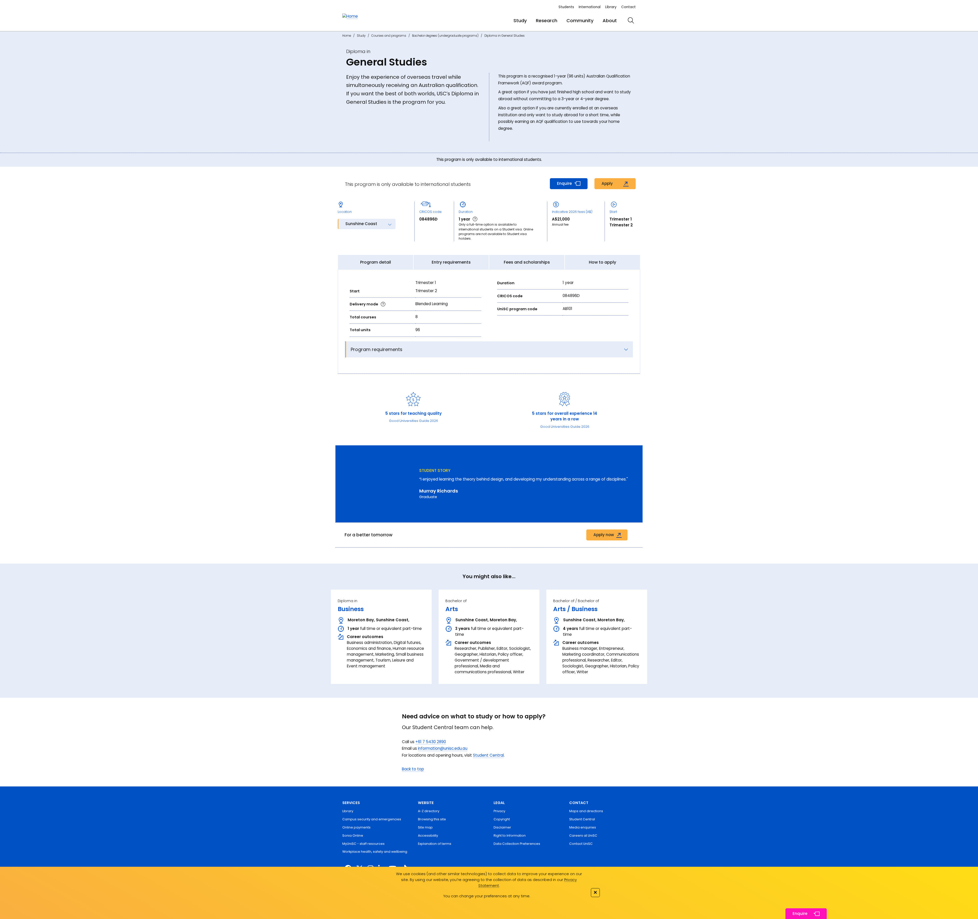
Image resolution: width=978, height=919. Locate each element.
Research (546, 20)
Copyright (502, 819)
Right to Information (510, 835)
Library (611, 7)
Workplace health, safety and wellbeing (374, 851)
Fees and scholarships (527, 262)
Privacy (499, 811)
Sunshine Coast (361, 223)
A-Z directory (428, 811)
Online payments (356, 827)
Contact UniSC (581, 844)
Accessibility (428, 835)
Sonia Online (352, 835)
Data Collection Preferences (517, 844)
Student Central (488, 755)
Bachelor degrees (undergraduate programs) (445, 36)
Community (579, 20)
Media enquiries (582, 827)
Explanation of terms (434, 844)
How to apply (602, 262)
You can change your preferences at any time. (486, 896)
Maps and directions (586, 811)
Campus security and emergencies (371, 819)
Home (346, 36)
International (590, 7)
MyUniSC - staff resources (363, 844)
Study (520, 20)
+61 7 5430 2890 (430, 741)
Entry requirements (451, 262)
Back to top (413, 769)
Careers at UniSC (583, 835)
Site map (425, 827)
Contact (628, 7)
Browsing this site (432, 819)
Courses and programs (388, 36)
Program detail (375, 262)
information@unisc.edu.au (442, 748)
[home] (350, 16)
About (610, 20)
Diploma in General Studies (504, 36)
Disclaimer (502, 827)
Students (566, 7)
